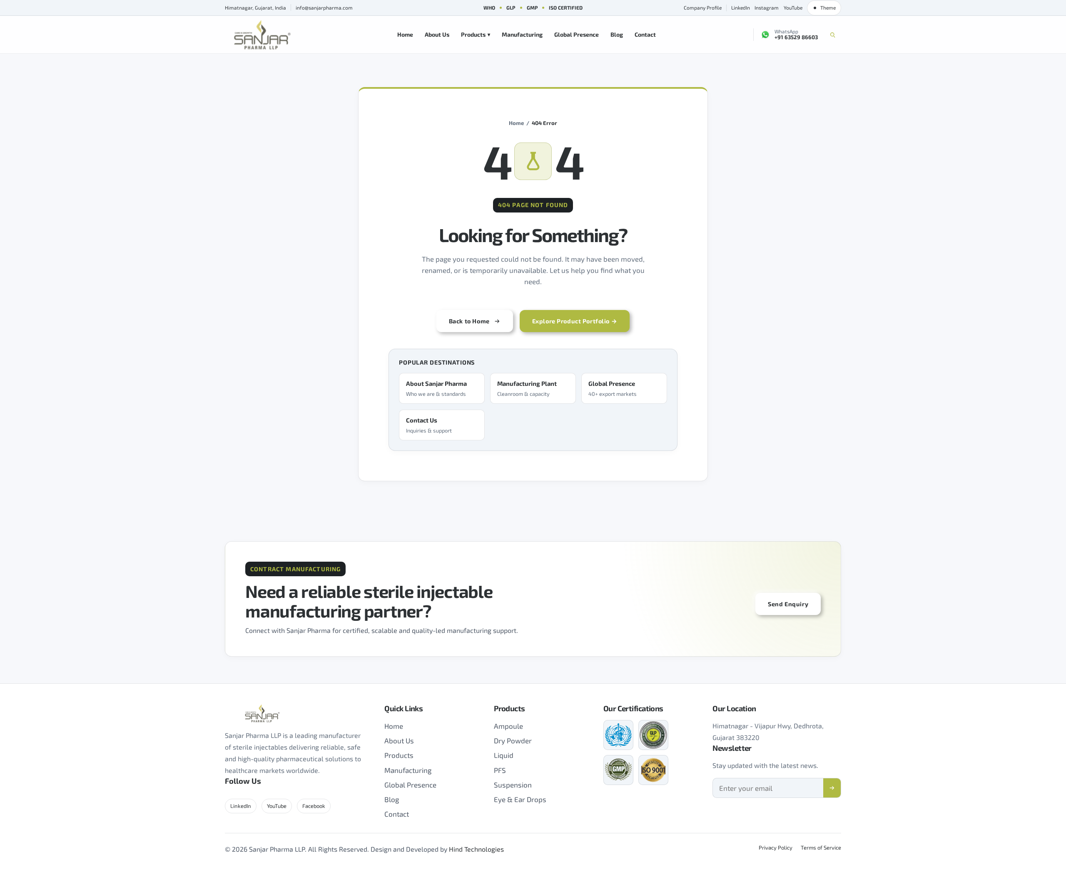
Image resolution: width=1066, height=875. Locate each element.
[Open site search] (832, 34)
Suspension (513, 784)
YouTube (793, 7)
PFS (500, 770)
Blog (616, 34)
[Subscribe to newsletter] (832, 788)
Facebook (313, 805)
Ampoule (508, 726)
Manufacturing (522, 34)
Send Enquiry (788, 604)
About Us (437, 34)
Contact (645, 34)
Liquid (503, 755)
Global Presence (576, 34)
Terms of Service (821, 847)
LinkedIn (740, 7)
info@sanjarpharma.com (324, 7)
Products (476, 34)
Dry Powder (513, 740)
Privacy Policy (775, 847)
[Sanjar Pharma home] (262, 34)
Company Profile (703, 7)
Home (405, 34)
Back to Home (469, 321)
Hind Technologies (476, 849)
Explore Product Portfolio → (575, 321)
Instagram (767, 7)
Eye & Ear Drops (520, 799)
